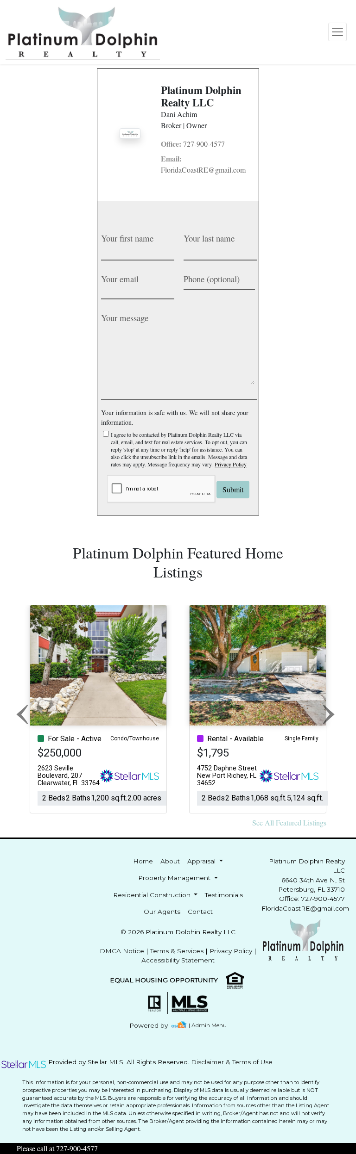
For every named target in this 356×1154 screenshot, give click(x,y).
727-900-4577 (193, 144)
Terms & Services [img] (176, 951)
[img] (154, 1025)
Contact (200, 911)
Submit (232, 489)
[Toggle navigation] (337, 32)
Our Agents (162, 911)
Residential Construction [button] (152, 895)
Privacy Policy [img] (231, 464)
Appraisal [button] (202, 861)
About (170, 861)
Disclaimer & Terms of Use (232, 1062)
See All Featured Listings (289, 822)
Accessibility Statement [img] (178, 960)
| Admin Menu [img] (208, 1025)
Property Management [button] (175, 877)
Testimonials (224, 895)
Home (143, 861)
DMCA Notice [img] (122, 951)
